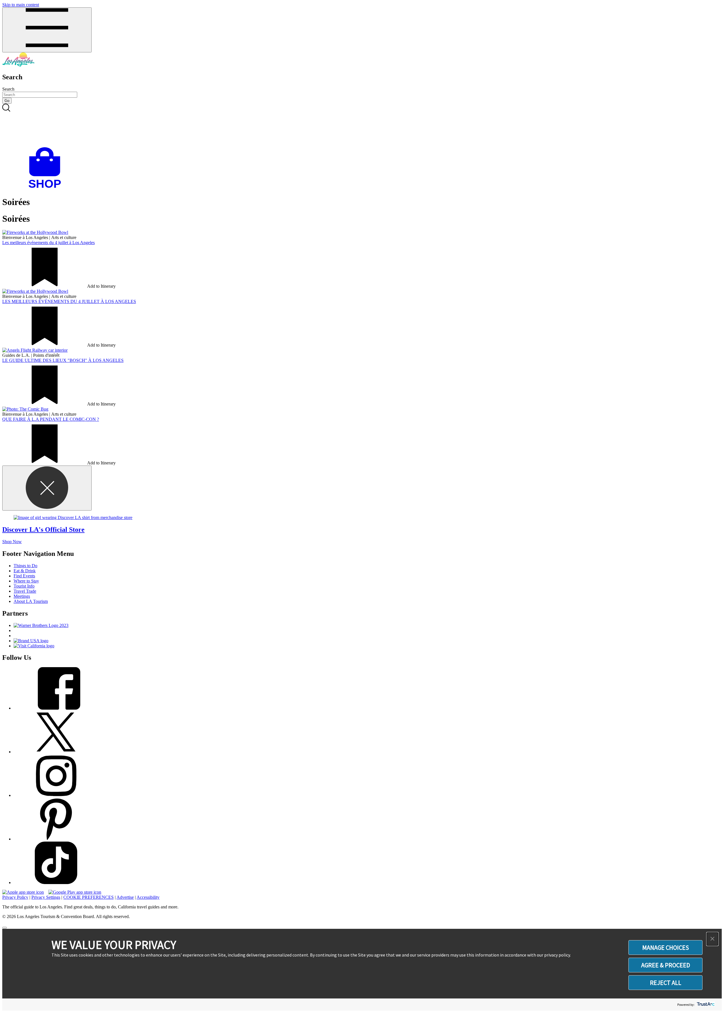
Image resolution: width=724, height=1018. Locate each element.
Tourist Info (24, 586)
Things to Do (25, 565)
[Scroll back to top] (4, 928)
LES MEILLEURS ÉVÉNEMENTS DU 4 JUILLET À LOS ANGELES (69, 301)
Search (8, 89)
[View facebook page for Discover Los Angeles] (56, 708)
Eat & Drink (25, 570)
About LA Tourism (31, 601)
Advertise (125, 897)
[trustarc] (705, 1004)
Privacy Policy (15, 897)
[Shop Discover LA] (47, 188)
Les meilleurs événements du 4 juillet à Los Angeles (48, 242)
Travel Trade (25, 591)
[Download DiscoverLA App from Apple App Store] (23, 892)
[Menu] (47, 29)
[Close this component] (47, 488)
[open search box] (362, 125)
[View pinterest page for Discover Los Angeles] (56, 838)
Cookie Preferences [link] (88, 897)
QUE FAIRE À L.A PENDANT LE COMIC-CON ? (50, 419)
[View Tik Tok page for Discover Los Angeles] (56, 882)
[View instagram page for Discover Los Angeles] (56, 795)
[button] (712, 939)
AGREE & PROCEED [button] (665, 965)
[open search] (362, 125)
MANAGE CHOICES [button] (665, 947)
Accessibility (148, 897)
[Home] (18, 65)
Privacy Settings (45, 897)
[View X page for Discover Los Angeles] (56, 751)
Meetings (22, 596)
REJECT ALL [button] (665, 983)
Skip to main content (20, 4)
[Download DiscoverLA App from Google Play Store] (74, 892)
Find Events (24, 575)
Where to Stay (26, 581)
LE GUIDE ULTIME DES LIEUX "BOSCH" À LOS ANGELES (63, 360)
